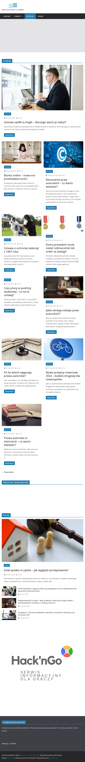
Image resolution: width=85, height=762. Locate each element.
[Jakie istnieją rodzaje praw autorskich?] (63, 287)
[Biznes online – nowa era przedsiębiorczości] (21, 152)
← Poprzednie (8, 472)
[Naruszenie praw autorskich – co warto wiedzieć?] (63, 154)
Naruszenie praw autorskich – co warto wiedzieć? (59, 183)
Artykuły (30, 16)
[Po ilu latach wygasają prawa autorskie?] (21, 349)
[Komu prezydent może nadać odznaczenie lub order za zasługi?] (63, 223)
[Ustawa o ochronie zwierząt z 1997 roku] (21, 225)
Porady (17, 16)
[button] (21, 16)
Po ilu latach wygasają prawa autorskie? (18, 374)
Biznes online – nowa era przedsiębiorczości (19, 177)
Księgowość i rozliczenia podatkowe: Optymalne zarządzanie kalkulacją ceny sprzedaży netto (46, 613)
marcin (20, 118)
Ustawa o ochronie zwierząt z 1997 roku (21, 249)
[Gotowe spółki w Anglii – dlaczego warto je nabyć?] (42, 87)
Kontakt (7, 16)
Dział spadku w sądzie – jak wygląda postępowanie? (36, 570)
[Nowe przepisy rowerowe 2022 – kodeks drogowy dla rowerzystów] (63, 349)
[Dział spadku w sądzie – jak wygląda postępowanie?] (42, 540)
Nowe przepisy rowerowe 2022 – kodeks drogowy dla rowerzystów (63, 376)
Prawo (40, 16)
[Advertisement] (42, 35)
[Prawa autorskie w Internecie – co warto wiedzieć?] (21, 415)
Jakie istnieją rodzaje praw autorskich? (62, 311)
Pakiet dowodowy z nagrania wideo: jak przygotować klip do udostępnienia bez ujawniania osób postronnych (47, 590)
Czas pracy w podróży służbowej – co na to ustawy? (17, 291)
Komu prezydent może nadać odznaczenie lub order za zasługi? (60, 248)
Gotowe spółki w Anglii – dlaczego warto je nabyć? (35, 122)
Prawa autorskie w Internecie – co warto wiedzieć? (17, 441)
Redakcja (5, 743)
